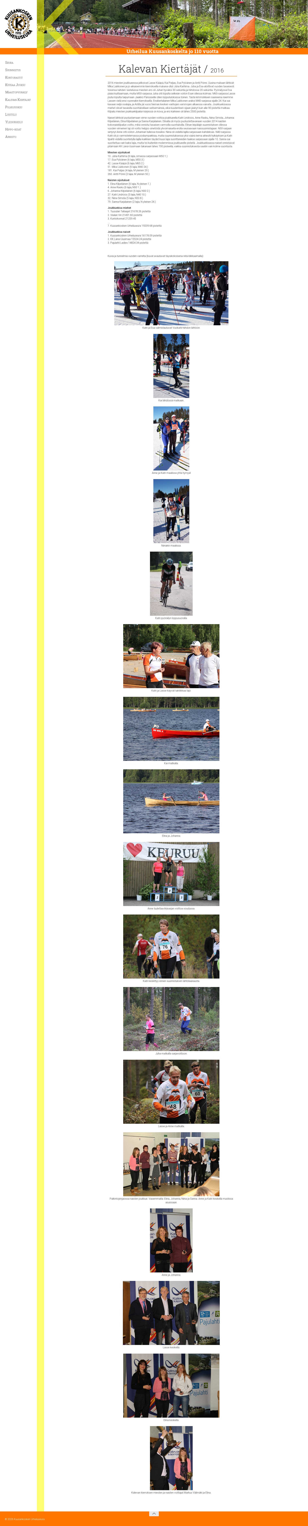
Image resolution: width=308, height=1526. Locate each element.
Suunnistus (13, 70)
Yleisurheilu (14, 122)
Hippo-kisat (13, 129)
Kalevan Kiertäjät (18, 99)
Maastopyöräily (16, 92)
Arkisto (10, 136)
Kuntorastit (14, 77)
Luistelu (11, 114)
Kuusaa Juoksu (15, 85)
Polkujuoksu (13, 107)
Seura (9, 62)
